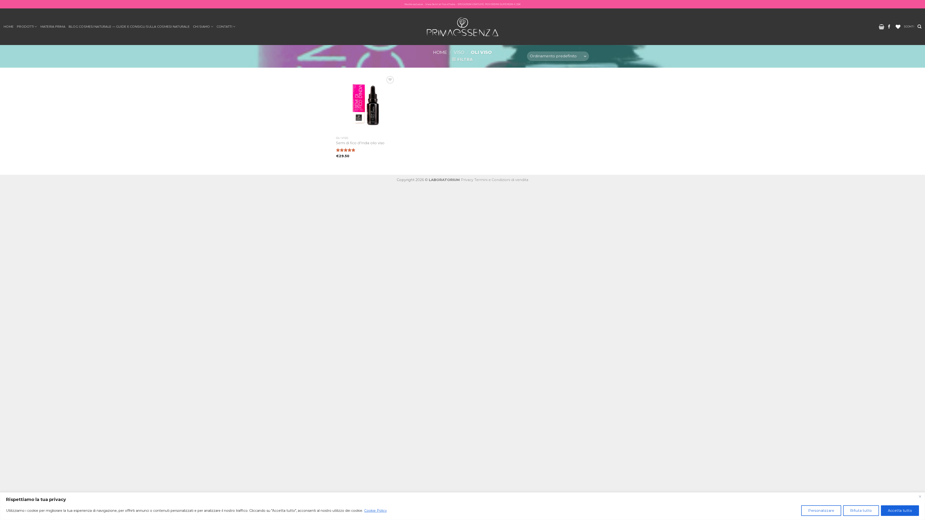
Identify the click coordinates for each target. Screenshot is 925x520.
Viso (459, 52)
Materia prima (52, 26)
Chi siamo (201, 26)
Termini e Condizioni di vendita (501, 180)
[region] (462, 506)
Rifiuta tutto (861, 510)
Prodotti (25, 26)
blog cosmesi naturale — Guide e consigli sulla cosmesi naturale (129, 26)
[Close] (920, 496)
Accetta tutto (900, 510)
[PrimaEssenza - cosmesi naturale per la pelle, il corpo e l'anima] (462, 26)
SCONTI (909, 26)
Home (8, 26)
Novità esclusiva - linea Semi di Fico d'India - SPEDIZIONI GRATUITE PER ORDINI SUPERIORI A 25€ (462, 4)
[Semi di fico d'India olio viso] (366, 104)
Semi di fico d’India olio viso (360, 143)
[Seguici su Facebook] (889, 27)
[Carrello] (881, 26)
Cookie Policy (375, 510)
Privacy (467, 180)
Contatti (224, 26)
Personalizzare (821, 510)
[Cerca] (919, 26)
